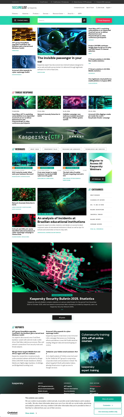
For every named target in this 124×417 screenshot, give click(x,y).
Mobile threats (42, 391)
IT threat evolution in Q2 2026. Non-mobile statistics (99, 60)
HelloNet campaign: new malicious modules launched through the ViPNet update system (73, 116)
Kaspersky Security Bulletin (62, 295)
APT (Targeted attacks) (45, 386)
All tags (92, 388)
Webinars (93, 391)
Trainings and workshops (23, 167)
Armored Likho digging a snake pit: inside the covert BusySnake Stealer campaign (99, 116)
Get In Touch (90, 7)
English (108, 7)
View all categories (96, 229)
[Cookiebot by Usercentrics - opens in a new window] (12, 413)
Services (45, 13)
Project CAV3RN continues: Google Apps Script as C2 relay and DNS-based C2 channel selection (99, 48)
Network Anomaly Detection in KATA (49, 115)
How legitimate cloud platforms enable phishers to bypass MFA (100, 80)
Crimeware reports (96, 224)
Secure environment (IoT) (46, 388)
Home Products (44, 2)
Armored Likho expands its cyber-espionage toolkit (22, 71)
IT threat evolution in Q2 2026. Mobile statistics (99, 70)
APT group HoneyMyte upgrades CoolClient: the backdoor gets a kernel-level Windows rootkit (22, 45)
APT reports (68, 386)
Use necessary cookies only (107, 411)
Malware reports (95, 219)
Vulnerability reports (97, 200)
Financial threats (43, 393)
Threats (40, 383)
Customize (106, 405)
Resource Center (58, 13)
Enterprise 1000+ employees (103, 2)
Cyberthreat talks (47, 167)
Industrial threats (96, 214)
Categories (67, 383)
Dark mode (101, 7)
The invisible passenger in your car (59, 59)
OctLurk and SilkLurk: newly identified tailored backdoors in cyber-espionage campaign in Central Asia (23, 231)
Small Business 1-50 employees (61, 2)
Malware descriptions (45, 53)
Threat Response (95, 386)
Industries (25, 13)
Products (35, 13)
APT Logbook (94, 393)
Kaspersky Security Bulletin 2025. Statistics (62, 298)
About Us (70, 13)
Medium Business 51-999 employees (83, 2)
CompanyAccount (79, 7)
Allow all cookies (108, 399)
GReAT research (95, 195)
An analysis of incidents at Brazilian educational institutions (61, 219)
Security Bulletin (69, 391)
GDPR (79, 13)
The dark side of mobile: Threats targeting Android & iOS (73, 174)
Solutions (15, 13)
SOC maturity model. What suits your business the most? (23, 173)
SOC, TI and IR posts (97, 204)
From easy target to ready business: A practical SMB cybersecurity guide (47, 174)
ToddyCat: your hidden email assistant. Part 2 (62, 352)
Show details (29, 413)
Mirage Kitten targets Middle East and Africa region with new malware (26, 352)
